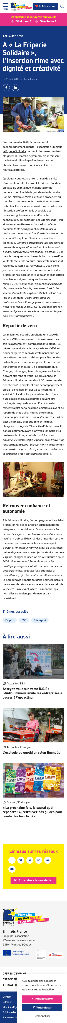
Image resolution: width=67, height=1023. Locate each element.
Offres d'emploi (14, 973)
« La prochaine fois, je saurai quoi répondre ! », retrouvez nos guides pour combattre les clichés (32, 811)
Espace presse (13, 979)
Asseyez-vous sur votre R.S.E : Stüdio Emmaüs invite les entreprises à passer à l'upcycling (32, 693)
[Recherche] (62, 6)
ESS (21, 36)
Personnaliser (42, 1016)
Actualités (11, 985)
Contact (7, 997)
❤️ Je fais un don (45, 6)
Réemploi (40, 620)
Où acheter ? (48, 21)
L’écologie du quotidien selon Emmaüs (32, 752)
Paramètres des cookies (15, 1017)
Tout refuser (43, 1007)
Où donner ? (24, 21)
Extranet (7, 1002)
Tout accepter (43, 998)
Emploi (9, 620)
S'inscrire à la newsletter (35, 880)
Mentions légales (12, 1007)
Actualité (9, 36)
